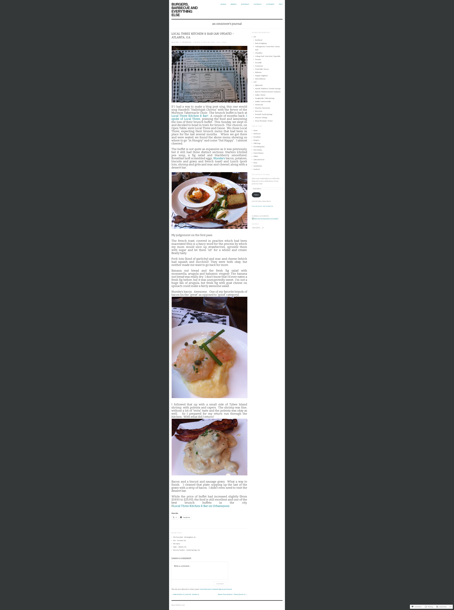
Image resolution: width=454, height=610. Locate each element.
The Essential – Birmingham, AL (184, 537)
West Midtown (260, 79)
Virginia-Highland (261, 76)
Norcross (258, 111)
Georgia (223, 4)
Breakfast (257, 137)
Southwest (270, 4)
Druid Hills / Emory (262, 69)
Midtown (258, 72)
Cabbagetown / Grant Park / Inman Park (267, 48)
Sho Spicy (176, 544)
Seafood (256, 169)
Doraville (258, 63)
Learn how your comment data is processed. (216, 589)
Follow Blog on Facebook (262, 206)
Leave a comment (222, 42)
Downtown (259, 66)
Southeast (258, 4)
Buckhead (197, 42)
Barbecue (257, 134)
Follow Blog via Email (261, 174)
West (281, 4)
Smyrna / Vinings (261, 117)
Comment (220, 584)
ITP (254, 37)
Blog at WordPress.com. (178, 605)
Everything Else (205, 42)
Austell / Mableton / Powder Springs (268, 88)
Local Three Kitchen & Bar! (189, 116)
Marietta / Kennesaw (262, 108)
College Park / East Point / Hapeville (267, 56)
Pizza (255, 163)
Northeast (245, 4)
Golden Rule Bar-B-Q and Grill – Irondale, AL (186, 594)
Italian (255, 156)
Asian (255, 130)
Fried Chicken (258, 153)
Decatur (258, 59)
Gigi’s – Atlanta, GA (179, 547)
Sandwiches (257, 166)
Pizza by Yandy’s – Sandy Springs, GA (186, 550)
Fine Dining (257, 150)
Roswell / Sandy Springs (263, 114)
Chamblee (258, 53)
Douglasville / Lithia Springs (265, 98)
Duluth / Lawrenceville (263, 101)
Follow (256, 195)
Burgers (256, 140)
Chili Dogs (257, 143)
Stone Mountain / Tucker (264, 121)
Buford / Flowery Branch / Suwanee (268, 92)
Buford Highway (261, 43)
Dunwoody (259, 105)
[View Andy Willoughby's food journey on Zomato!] (265, 219)
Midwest (234, 4)
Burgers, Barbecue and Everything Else (184, 9)
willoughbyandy (186, 42)
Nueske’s (219, 158)
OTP (254, 82)
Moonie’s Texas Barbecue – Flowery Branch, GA (232, 594)
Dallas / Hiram (260, 95)
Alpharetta (259, 85)
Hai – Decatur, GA (179, 540)
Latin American (258, 159)
